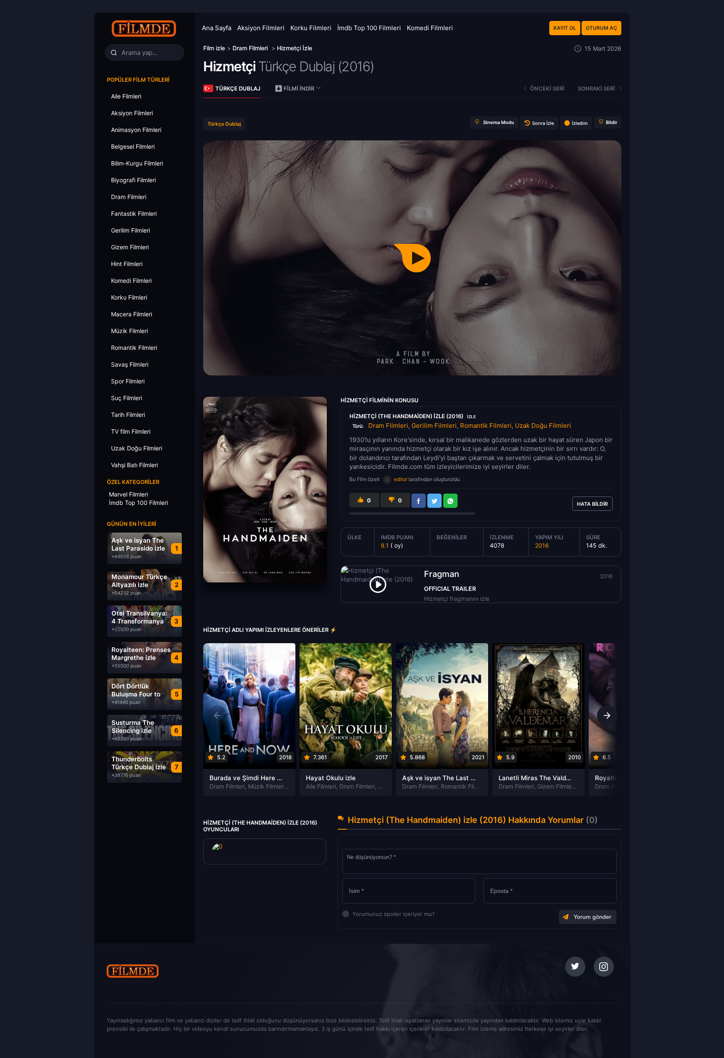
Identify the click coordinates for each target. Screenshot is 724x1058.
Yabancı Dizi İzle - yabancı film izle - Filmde (144, 28)
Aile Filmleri (321, 786)
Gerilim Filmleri (434, 425)
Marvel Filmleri (128, 494)
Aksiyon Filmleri (260, 28)
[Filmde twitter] (575, 967)
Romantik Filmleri (486, 425)
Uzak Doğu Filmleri (543, 425)
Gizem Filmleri (556, 786)
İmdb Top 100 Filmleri (369, 28)
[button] (607, 716)
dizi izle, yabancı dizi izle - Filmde (162, 971)
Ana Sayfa (216, 28)
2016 (542, 545)
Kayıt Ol (564, 28)
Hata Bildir (592, 504)
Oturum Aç (601, 28)
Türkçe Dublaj (237, 88)
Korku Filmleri (310, 28)
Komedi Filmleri (430, 28)
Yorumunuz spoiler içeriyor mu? (354, 914)
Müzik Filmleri (266, 786)
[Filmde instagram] (604, 967)
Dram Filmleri (388, 425)
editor (401, 479)
